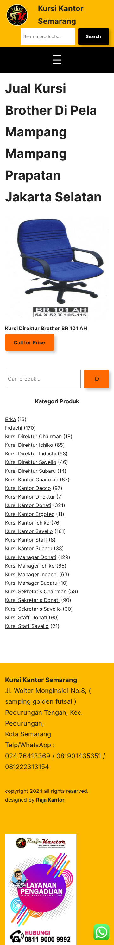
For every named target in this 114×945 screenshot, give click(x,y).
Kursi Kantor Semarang (41, 680)
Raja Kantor (50, 800)
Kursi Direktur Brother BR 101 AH (46, 328)
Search (93, 36)
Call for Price (29, 342)
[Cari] (96, 379)
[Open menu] (57, 60)
